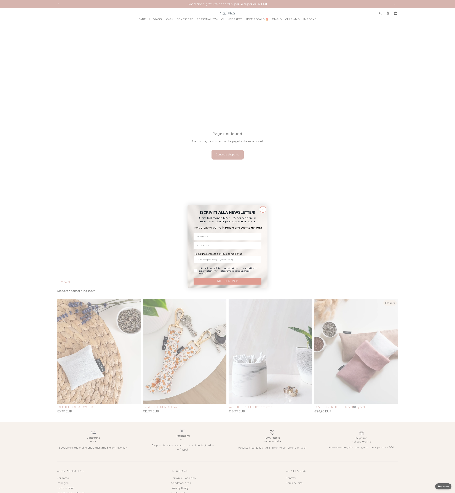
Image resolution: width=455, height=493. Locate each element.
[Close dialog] (263, 209)
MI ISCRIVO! (227, 281)
